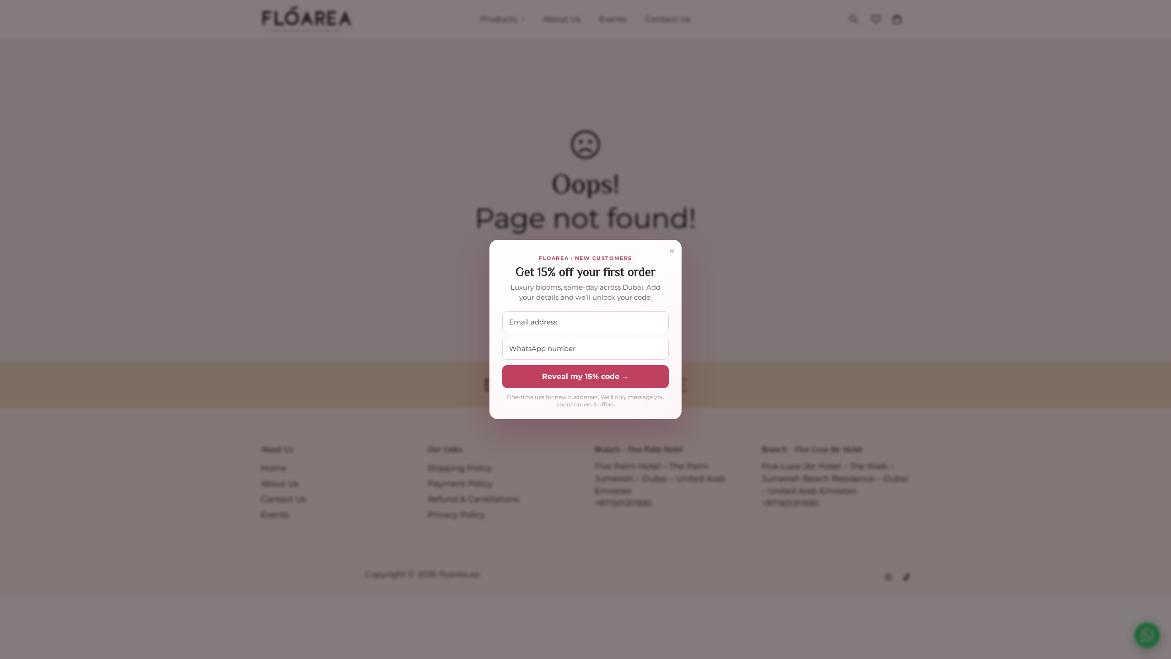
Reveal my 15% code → (585, 376)
